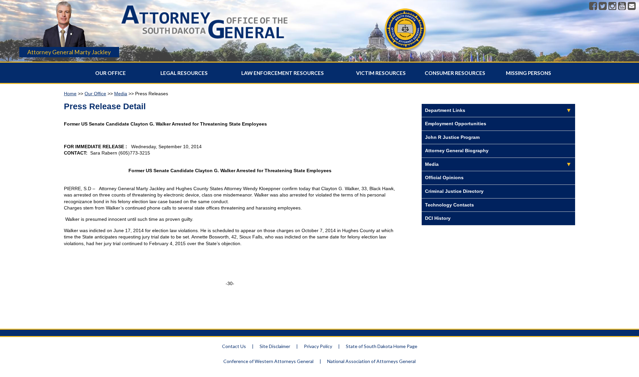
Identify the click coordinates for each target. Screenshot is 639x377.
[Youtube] (622, 6)
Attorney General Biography (457, 150)
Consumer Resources (455, 73)
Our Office (110, 73)
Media (120, 93)
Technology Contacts (449, 204)
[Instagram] (612, 6)
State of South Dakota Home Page (381, 346)
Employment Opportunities (455, 123)
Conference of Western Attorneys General (268, 361)
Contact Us (234, 346)
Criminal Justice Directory (454, 191)
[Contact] (632, 6)
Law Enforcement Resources (282, 73)
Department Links (445, 110)
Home (70, 93)
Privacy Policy (318, 346)
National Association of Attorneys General (371, 361)
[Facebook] (593, 6)
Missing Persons (528, 73)
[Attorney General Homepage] (204, 41)
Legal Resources (184, 73)
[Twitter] (603, 6)
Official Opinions (444, 177)
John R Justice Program (452, 137)
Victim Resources (381, 73)
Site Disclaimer (275, 346)
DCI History (438, 218)
